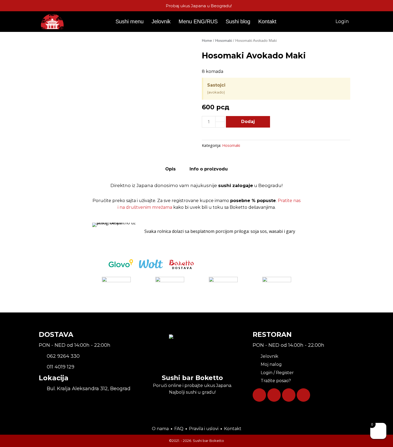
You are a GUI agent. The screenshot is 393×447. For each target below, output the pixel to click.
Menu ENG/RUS (198, 21)
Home (207, 40)
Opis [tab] (170, 169)
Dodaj (248, 121)
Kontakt (267, 21)
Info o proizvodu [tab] (209, 169)
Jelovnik (161, 21)
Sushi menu (129, 21)
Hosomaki (223, 40)
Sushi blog (238, 21)
